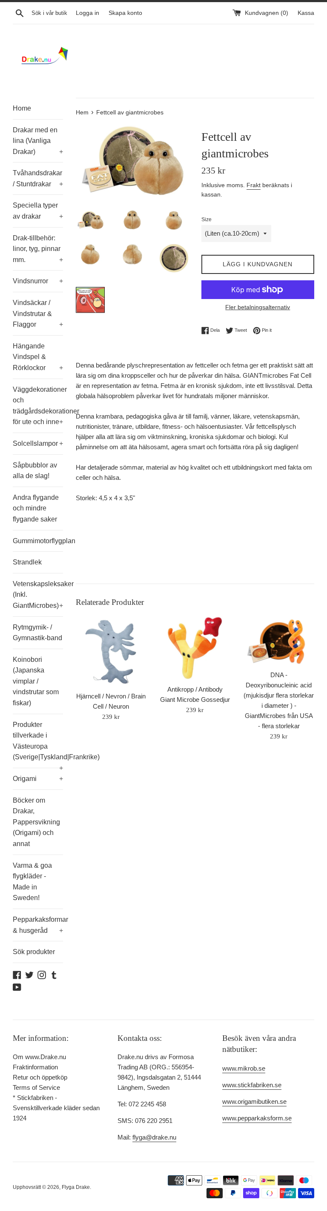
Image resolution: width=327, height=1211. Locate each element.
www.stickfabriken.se (251, 1084)
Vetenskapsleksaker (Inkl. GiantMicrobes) (38, 594)
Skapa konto (125, 13)
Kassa (306, 13)
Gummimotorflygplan (38, 540)
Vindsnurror (38, 281)
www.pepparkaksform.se (257, 1118)
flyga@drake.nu (154, 1137)
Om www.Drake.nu (39, 1056)
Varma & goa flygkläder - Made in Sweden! (32, 882)
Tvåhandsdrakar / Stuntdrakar (38, 178)
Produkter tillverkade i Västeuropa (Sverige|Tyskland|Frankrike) (38, 744)
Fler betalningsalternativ (257, 307)
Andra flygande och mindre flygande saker (36, 508)
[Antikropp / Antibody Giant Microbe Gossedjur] (194, 648)
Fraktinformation (35, 1067)
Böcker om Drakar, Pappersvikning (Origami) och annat (36, 822)
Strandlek (27, 562)
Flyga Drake (76, 1187)
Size (206, 219)
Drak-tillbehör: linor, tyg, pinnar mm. (38, 248)
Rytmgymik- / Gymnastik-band (37, 633)
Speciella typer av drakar (38, 211)
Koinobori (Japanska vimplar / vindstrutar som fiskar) (36, 681)
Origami (38, 778)
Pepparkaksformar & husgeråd (38, 925)
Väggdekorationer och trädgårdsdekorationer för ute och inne (38, 406)
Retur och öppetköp (40, 1077)
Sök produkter (34, 951)
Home (22, 108)
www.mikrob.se (243, 1068)
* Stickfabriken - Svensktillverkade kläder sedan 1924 (56, 1108)
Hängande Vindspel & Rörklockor (38, 356)
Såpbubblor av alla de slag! (35, 471)
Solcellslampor (38, 443)
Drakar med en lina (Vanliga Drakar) (38, 140)
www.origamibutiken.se (254, 1101)
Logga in (87, 13)
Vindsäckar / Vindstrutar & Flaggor (38, 313)
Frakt (254, 185)
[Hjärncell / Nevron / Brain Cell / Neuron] (111, 651)
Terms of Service (36, 1087)
